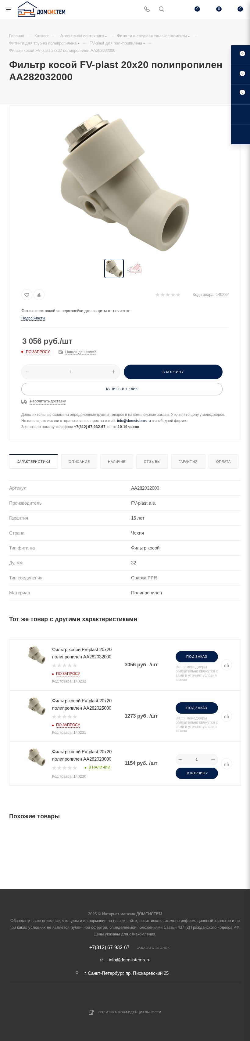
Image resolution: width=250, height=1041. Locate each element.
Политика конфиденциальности (130, 1012)
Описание (79, 461)
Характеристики (33, 461)
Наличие (117, 461)
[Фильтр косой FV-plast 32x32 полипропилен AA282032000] (125, 182)
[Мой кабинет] (176, 9)
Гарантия (188, 461)
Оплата (223, 461)
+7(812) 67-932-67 (109, 947)
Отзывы (152, 461)
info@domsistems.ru (134, 421)
